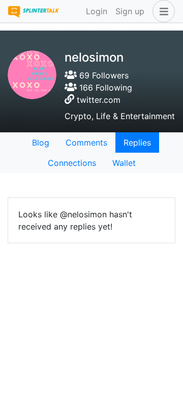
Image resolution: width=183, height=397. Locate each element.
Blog (40, 142)
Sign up (129, 11)
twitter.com (98, 100)
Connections (72, 163)
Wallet (124, 163)
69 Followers (103, 75)
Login (96, 11)
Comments (86, 142)
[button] (161, 11)
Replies (137, 142)
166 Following (104, 87)
